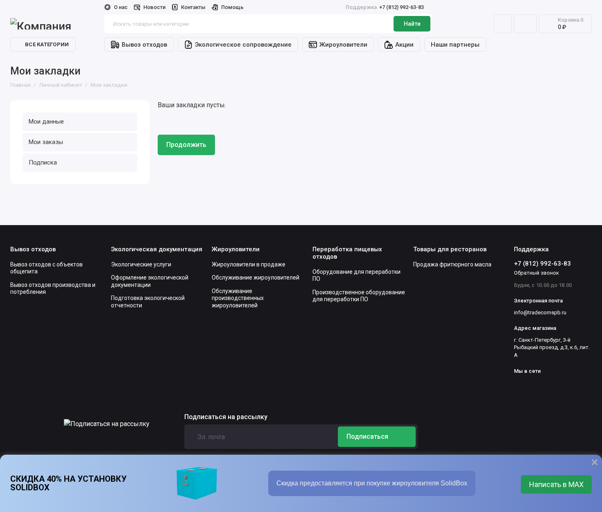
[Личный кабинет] (503, 23)
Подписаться (367, 436)
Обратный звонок (536, 273)
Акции (404, 44)
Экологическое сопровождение (243, 44)
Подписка (43, 162)
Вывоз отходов (144, 44)
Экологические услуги (141, 264)
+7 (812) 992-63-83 (385, 7)
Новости (154, 7)
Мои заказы (46, 142)
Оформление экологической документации (149, 281)
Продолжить (186, 145)
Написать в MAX (556, 484)
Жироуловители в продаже (248, 264)
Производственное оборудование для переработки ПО (358, 296)
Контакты (193, 7)
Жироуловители (343, 44)
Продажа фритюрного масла (452, 264)
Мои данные (46, 121)
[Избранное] (525, 23)
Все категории (47, 44)
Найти (412, 23)
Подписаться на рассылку (225, 417)
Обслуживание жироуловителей (255, 277)
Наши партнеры (455, 44)
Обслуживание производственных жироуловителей (238, 298)
